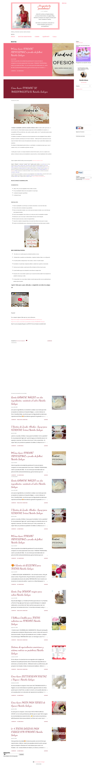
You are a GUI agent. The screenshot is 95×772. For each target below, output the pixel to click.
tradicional (40, 166)
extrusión (41, 169)
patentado (44, 169)
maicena (13, 172)
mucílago (39, 168)
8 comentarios (20, 695)
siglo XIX (31, 169)
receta (38, 166)
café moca (32, 175)
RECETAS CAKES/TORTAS (25, 36)
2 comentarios (20, 750)
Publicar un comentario (22, 419)
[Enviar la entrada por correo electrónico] (26, 340)
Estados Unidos (39, 173)
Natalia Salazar (83, 80)
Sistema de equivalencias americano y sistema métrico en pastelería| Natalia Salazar (27, 650)
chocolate (28, 175)
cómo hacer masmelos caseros (37, 160)
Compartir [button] (13, 70)
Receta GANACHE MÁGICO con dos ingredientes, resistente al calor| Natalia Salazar (28, 400)
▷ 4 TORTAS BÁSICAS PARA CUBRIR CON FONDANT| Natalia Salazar (27, 731)
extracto (47, 166)
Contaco (55, 36)
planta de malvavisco (23, 168)
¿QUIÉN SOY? (45, 36)
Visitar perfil (84, 82)
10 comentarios (20, 584)
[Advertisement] (29, 379)
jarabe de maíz (23, 165)
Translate (87, 179)
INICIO (13, 36)
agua (45, 165)
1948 (16, 170)
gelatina (34, 165)
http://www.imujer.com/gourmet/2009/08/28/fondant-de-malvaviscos (26, 319)
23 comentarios (20, 70)
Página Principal (79, 42)
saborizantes (16, 166)
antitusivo (45, 168)
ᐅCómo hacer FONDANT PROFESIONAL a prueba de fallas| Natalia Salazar (26, 52)
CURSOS (37, 36)
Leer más (46, 419)
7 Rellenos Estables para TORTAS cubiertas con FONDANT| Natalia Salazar (26, 621)
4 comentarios (20, 721)
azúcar (19, 165)
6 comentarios (20, 445)
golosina (43, 164)
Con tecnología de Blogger (39, 761)
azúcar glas (17, 172)
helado (28, 176)
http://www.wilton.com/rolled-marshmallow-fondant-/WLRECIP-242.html (28, 321)
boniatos (16, 176)
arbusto (28, 168)
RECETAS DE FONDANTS (20, 340)
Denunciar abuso (79, 89)
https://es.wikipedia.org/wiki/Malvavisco (38, 176)
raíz (12, 168)
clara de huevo (28, 165)
